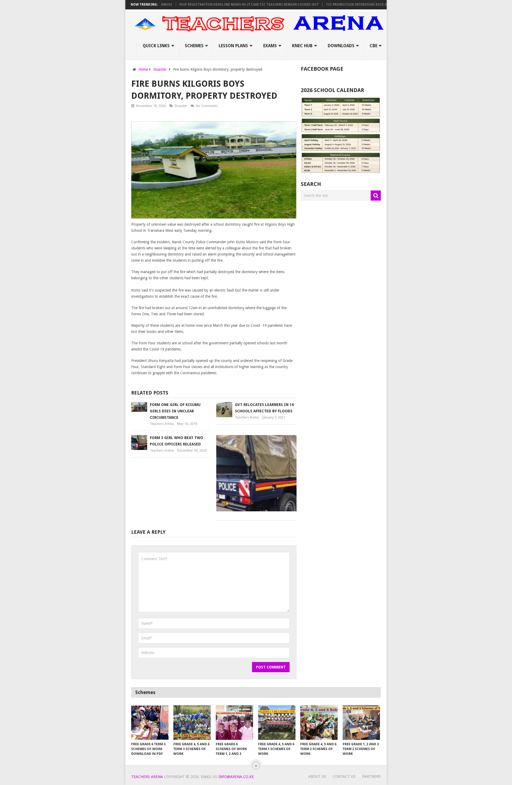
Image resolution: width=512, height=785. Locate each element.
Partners (371, 776)
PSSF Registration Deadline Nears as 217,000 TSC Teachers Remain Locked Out (233, 4)
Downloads (341, 45)
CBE (373, 45)
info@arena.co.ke (236, 777)
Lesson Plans (233, 45)
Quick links (156, 45)
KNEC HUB (302, 45)
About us (317, 776)
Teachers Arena (162, 424)
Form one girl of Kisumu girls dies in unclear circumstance (175, 411)
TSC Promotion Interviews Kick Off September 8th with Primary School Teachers (385, 4)
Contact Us (344, 776)
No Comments (207, 106)
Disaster (181, 106)
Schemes (194, 45)
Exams (270, 45)
